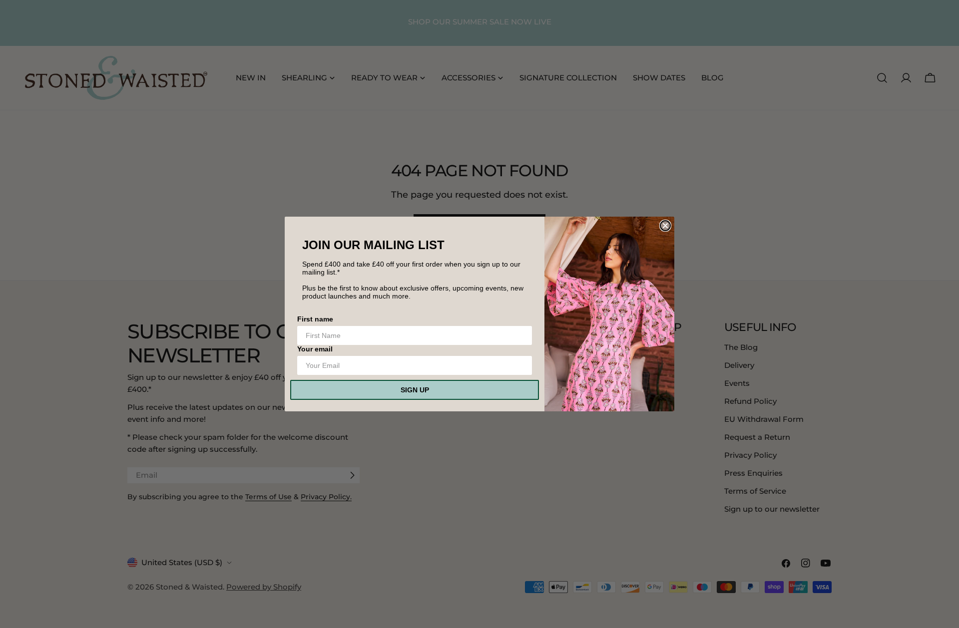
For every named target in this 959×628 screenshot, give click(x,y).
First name (315, 319)
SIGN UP (415, 390)
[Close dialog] (665, 226)
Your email (315, 349)
